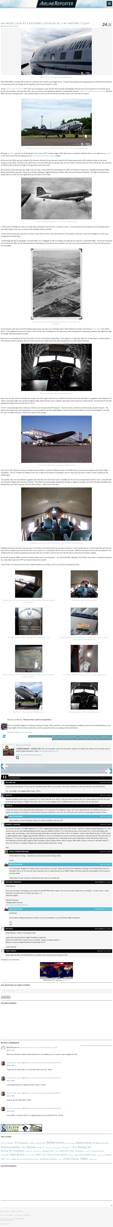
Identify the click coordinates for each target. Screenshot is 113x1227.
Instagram (18, 1215)
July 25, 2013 (105, 806)
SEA (3, 1159)
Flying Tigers (96, 329)
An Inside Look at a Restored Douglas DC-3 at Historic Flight (45, 23)
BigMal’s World (20, 732)
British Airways (37, 1151)
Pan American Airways (98, 91)
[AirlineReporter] (56, 4)
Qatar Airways (101, 1155)
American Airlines (10, 1147)
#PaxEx (10, 1143)
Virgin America (93, 1159)
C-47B (108, 153)
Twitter (3, 1215)
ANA (23, 1147)
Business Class (48, 1151)
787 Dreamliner (21, 1143)
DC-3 (96, 736)
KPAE (77, 739)
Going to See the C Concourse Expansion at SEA (38, 1047)
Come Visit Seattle (85, 736)
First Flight (5, 1155)
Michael (9, 929)
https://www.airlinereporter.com (28, 755)
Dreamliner (79, 1151)
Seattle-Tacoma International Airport (25, 1159)
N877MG (11, 153)
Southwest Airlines (48, 1159)
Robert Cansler (13, 824)
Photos (29, 732)
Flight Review (17, 1154)
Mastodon (27, 1215)
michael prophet (14, 882)
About (7, 1211)
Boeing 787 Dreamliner (12, 1151)
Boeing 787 (84, 1147)
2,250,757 (66, 980)
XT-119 (108, 739)
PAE (91, 739)
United (60, 1159)
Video (84, 1158)
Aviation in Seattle (36, 736)
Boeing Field (28, 1151)
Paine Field (100, 739)
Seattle (8, 1159)
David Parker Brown (19, 852)
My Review (71, 1155)
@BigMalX (10, 732)
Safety (108, 1155)
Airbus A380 (40, 1143)
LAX (43, 1155)
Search (13, 1211)
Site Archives (4, 1224)
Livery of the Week (56, 1155)
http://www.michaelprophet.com (17, 905)
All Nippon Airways (100, 1143)
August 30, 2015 (104, 951)
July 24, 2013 (105, 782)
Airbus (32, 1143)
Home (2, 1211)
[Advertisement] (56, 16)
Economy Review (97, 1151)
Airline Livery (55, 1142)
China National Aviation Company (43, 156)
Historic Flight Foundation (14, 89)
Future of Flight (30, 1155)
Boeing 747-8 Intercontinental (54, 1147)
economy (87, 1151)
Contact (20, 1211)
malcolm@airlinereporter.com (49, 751)
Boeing (31, 1147)
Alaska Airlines (84, 1143)
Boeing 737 (40, 1147)
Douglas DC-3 (83, 91)
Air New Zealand (70, 1143)
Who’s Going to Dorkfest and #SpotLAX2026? (43, 1063)
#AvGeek (3, 1143)
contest (57, 1151)
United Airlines (71, 1159)
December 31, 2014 (103, 882)
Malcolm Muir (11, 26)
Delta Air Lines (67, 1151)
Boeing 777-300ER (70, 1147)
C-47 (47, 736)
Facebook (10, 1215)
